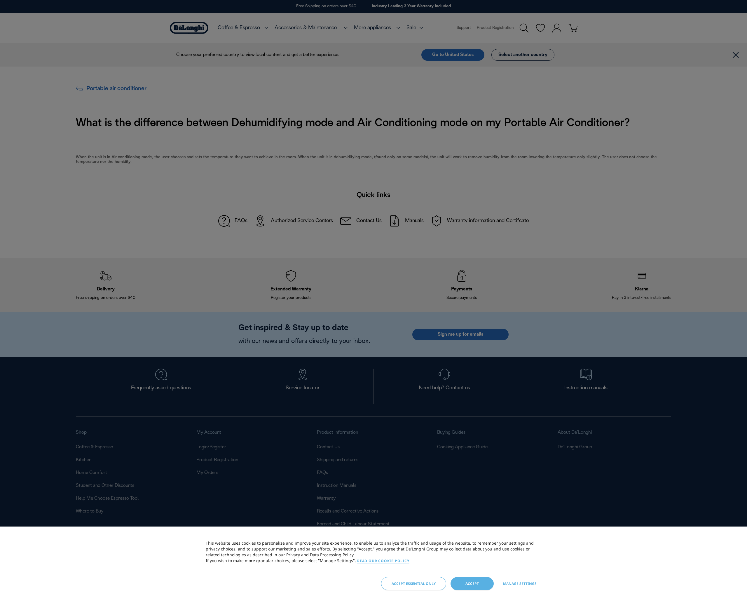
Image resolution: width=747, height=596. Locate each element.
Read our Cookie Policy (383, 560)
